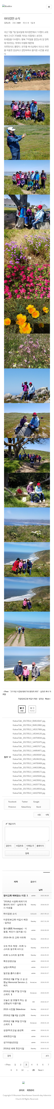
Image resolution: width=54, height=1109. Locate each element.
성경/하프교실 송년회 (13, 1030)
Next (40, 1070)
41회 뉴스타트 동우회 (13, 955)
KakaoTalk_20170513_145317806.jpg (29, 729)
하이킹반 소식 (12, 18)
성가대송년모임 (11, 1042)
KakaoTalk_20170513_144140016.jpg (29, 789)
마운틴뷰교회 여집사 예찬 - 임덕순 (15, 921)
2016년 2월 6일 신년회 (14, 1015)
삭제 (47, 814)
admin (33, 895)
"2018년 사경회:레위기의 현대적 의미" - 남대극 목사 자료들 (15, 904)
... (27, 1070)
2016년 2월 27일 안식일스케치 (14, 993)
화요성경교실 (10, 961)
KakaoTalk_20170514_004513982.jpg (29, 725)
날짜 (41, 890)
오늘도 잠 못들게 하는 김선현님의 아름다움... (15, 1002)
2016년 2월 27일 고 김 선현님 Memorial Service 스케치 (15, 982)
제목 (16, 882)
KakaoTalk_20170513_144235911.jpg (29, 780)
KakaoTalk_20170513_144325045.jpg (29, 776)
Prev (8, 1064)
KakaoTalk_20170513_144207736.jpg (29, 784)
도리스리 (7, 23)
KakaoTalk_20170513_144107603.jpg (29, 793)
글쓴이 (8, 845)
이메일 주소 (30, 847)
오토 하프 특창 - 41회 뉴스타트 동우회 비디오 (14, 947)
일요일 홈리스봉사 (12, 973)
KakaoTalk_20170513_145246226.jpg (29, 759)
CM (33, 1002)
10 (22, 1070)
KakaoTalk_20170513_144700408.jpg (29, 763)
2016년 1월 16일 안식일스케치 (14, 1023)
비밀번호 (19, 845)
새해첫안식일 (10, 1036)
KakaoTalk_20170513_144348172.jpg (29, 772)
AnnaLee (33, 982)
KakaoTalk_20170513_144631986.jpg (29, 767)
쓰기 (47, 1055)
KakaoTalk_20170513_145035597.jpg (29, 755)
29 (33, 1070)
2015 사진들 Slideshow (14, 1009)
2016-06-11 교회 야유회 (14, 937)
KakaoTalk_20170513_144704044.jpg (29, 738)
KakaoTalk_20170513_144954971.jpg (29, 751)
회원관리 (30, 1090)
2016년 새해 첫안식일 (14, 1048)
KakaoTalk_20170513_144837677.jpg (29, 746)
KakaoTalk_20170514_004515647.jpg (29, 721)
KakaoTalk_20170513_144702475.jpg (29, 742)
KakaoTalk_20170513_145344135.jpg (29, 734)
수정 (39, 814)
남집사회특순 (10, 967)
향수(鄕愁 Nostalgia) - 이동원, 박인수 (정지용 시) (15, 930)
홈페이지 (40, 845)
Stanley (33, 904)
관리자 (21, 1090)
